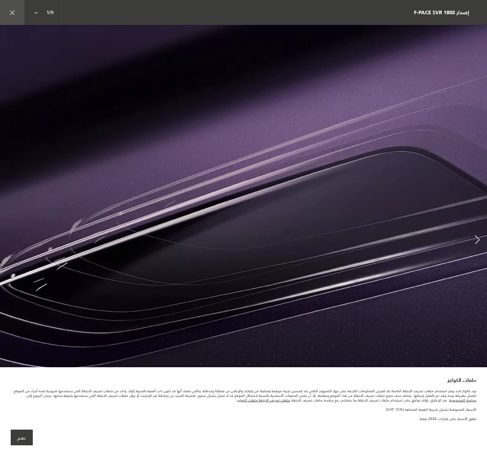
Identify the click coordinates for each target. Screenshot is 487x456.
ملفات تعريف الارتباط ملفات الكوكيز (263, 400)
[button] (477, 241)
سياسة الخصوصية (462, 400)
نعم (21, 438)
